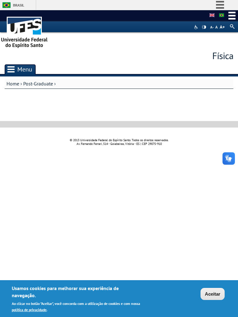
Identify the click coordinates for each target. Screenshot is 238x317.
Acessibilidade (196, 27)
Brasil (18, 5)
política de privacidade (29, 309)
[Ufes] (24, 30)
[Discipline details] (211, 15)
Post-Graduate (38, 83)
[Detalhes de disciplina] (221, 15)
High (204, 27)
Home (13, 83)
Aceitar (212, 294)
